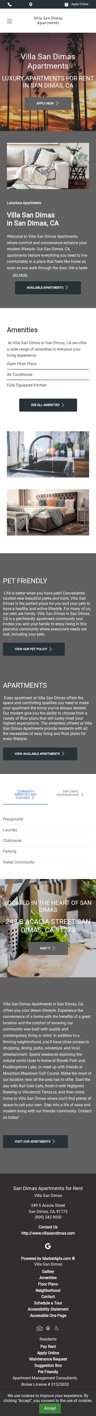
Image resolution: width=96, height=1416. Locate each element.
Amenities (48, 1277)
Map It (45, 948)
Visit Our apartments (33, 1141)
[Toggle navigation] (9, 20)
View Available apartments (38, 754)
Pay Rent (48, 1346)
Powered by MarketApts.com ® (48, 1258)
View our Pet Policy (31, 649)
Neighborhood (48, 1290)
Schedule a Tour (48, 1303)
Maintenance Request (48, 1359)
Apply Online (79, 4)
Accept (50, 1408)
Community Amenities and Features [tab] (25, 795)
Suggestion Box (48, 1365)
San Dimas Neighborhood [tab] (68, 793)
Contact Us (48, 1227)
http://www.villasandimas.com (48, 1233)
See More (20, 275)
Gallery (48, 1271)
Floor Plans (48, 1284)
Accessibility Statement (48, 1309)
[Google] (48, 1246)
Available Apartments (45, 287)
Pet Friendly (48, 1372)
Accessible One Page (48, 1315)
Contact (48, 1296)
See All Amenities (45, 405)
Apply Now (45, 103)
